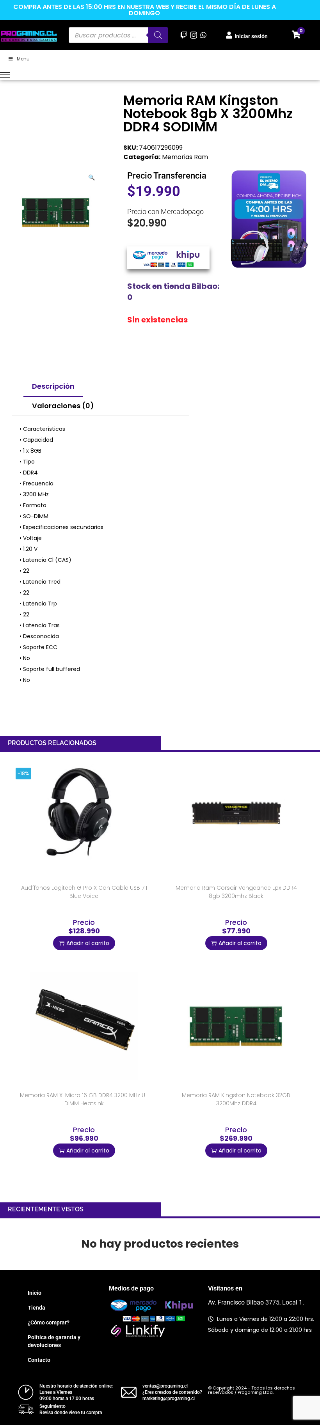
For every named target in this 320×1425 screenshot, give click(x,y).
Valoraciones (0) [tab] (63, 406)
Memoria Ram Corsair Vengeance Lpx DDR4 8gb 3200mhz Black (236, 892)
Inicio (34, 1293)
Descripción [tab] (53, 386)
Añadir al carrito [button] (87, 943)
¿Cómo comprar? (48, 1322)
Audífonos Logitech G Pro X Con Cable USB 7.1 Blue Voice (84, 892)
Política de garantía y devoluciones (54, 1341)
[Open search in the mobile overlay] (118, 35)
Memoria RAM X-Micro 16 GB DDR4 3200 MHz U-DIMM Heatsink (84, 1099)
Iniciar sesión (251, 36)
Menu (23, 58)
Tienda (36, 1308)
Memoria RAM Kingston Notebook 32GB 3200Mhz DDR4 (236, 1099)
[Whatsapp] (203, 35)
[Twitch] (183, 35)
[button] (92, 176)
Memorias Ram (185, 156)
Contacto (39, 1360)
